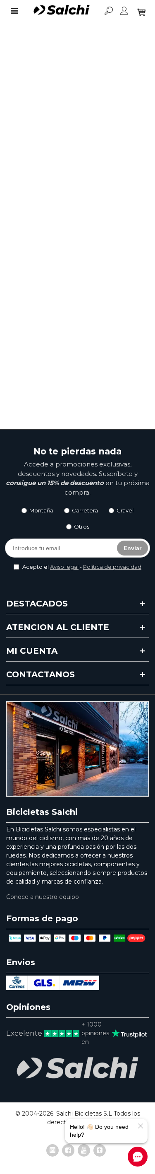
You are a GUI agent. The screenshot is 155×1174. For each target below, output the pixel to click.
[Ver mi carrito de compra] (140, 10)
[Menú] (14, 10)
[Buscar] (109, 10)
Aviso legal (64, 566)
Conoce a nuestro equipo (42, 897)
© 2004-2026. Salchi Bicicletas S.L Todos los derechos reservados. (77, 1118)
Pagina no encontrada (58, 179)
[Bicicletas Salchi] (61, 10)
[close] (140, 1126)
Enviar (132, 548)
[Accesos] (124, 10)
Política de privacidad (112, 566)
